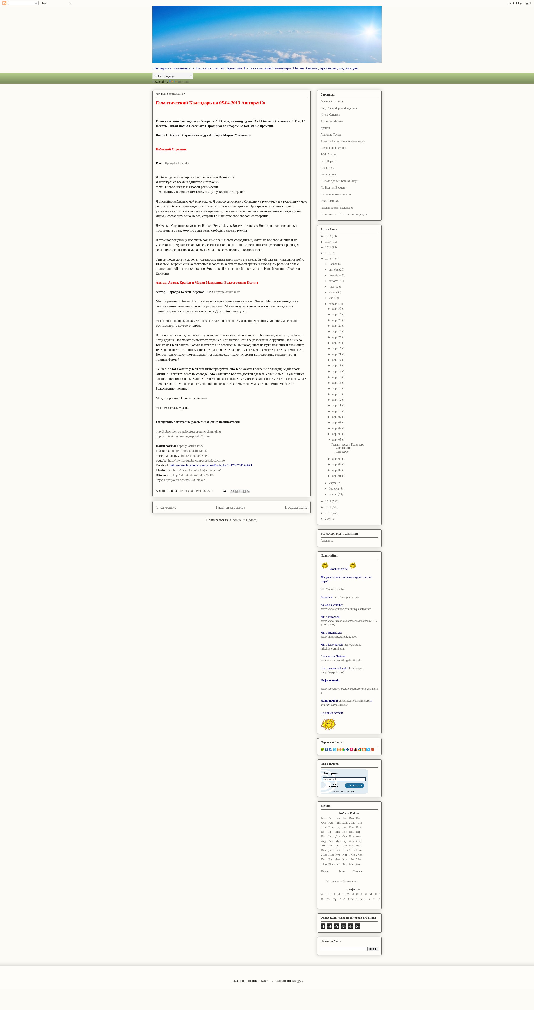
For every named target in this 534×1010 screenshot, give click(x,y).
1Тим (324, 864)
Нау (344, 841)
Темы (342, 871)
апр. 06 (337, 434)
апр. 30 (337, 308)
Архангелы (327, 168)
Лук (358, 845)
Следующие (166, 507)
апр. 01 (337, 476)
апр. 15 (337, 382)
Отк (358, 864)
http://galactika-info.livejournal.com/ (341, 646)
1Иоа (359, 850)
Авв (351, 841)
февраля (334, 488)
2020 (328, 253)
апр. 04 (337, 459)
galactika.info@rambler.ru (354, 701)
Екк (337, 832)
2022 (328, 242)
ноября (333, 264)
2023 (328, 236)
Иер (358, 832)
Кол (344, 859)
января (333, 494)
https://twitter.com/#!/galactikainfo (341, 660)
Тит (337, 864)
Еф (330, 859)
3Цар (352, 822)
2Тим (331, 864)
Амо (358, 836)
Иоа (323, 850)
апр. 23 (337, 343)
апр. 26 (337, 331)
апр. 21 (337, 354)
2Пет (352, 850)
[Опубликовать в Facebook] (244, 491)
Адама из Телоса (331, 134)
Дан (337, 836)
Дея (330, 850)
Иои (351, 836)
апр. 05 (337, 439)
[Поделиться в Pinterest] (248, 491)
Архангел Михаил (332, 121)
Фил (337, 859)
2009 (328, 518)
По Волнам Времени (333, 187)
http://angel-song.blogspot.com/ (342, 670)
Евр (351, 864)
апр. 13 (337, 394)
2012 (328, 501)
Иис (358, 818)
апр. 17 (337, 371)
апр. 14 (337, 388)
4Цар (359, 822)
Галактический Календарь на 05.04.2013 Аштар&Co (210, 102)
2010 (328, 513)
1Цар (338, 822)
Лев (337, 818)
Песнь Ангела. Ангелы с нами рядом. (344, 214)
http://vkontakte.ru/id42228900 (339, 636)
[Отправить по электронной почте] (232, 491)
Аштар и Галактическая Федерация (343, 141)
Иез (330, 836)
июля (332, 286)
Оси (344, 836)
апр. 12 (337, 400)
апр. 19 (337, 360)
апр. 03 (337, 464)
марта (333, 483)
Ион (330, 841)
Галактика (327, 540)
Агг (323, 845)
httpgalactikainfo (176, 163)
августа (334, 281)
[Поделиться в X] (240, 491)
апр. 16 (337, 377)
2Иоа (324, 854)
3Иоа (331, 854)
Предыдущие (296, 507)
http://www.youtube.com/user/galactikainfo (346, 609)
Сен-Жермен (328, 161)
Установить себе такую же (341, 881)
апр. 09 (337, 417)
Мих (338, 841)
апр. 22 (337, 348)
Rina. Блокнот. (330, 201)
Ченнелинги (328, 174)
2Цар (345, 822)
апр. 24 (337, 337)
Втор (352, 818)
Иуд (337, 854)
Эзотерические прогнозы (336, 194)
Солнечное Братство (333, 148)
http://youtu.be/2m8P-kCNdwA (184, 480)
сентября (334, 275)
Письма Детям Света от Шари (339, 181)
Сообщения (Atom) (243, 520)
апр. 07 (337, 428)
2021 (328, 247)
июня (332, 292)
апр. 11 (337, 405)
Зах (330, 845)
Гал (323, 859)
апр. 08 (337, 422)
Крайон (325, 128)
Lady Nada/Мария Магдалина (339, 108)
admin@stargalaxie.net (334, 705)
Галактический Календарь (337, 207)
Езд (337, 827)
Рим (344, 854)
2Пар (331, 827)
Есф (351, 827)
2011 (328, 507)
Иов (358, 827)
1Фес (352, 859)
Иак (337, 850)
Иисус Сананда (330, 114)
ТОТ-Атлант (328, 154)
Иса (351, 832)
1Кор (352, 854)
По (328, 899)
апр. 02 (337, 470)
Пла (323, 836)
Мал (337, 845)
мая (331, 298)
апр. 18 (337, 365)
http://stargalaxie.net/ (346, 597)
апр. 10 (337, 411)
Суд (323, 822)
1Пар (324, 827)
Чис (344, 818)
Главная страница (230, 507)
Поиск (325, 871)
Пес (344, 832)
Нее (344, 827)
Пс (322, 832)
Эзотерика (330, 773)
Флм (344, 864)
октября (334, 269)
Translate (183, 81)
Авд (323, 841)
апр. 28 (337, 320)
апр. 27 (337, 325)
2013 (328, 259)
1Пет (345, 850)
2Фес (359, 859)
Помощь (358, 871)
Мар (351, 845)
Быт (323, 818)
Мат (344, 845)
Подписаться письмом (344, 791)
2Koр (359, 854)
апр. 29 (337, 314)
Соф (358, 841)
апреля (333, 304)
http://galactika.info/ (332, 589)
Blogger (297, 980)
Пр (330, 832)
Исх (330, 818)
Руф (330, 822)
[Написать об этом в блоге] (236, 491)
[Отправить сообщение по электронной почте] (224, 490)
